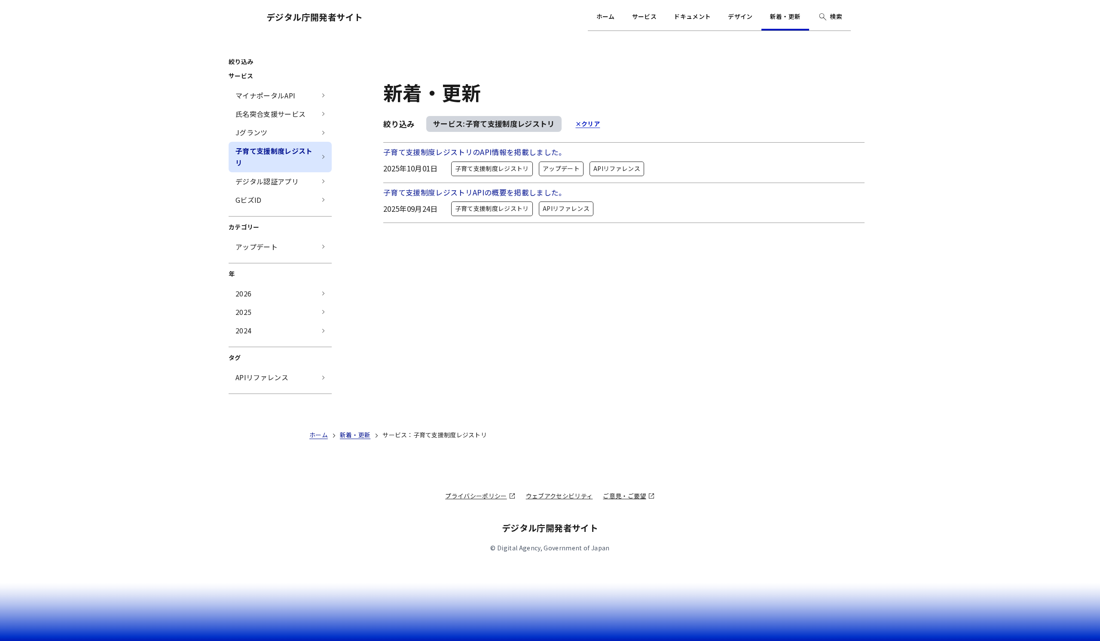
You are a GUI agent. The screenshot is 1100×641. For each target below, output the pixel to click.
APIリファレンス (616, 168)
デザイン (740, 16)
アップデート (561, 168)
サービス (644, 16)
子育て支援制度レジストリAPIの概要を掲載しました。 (474, 192)
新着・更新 (785, 16)
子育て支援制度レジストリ (492, 168)
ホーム (605, 16)
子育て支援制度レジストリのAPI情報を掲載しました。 (474, 152)
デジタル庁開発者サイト (314, 17)
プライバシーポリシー (476, 496)
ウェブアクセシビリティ (559, 496)
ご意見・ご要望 (624, 496)
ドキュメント (692, 16)
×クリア (587, 123)
